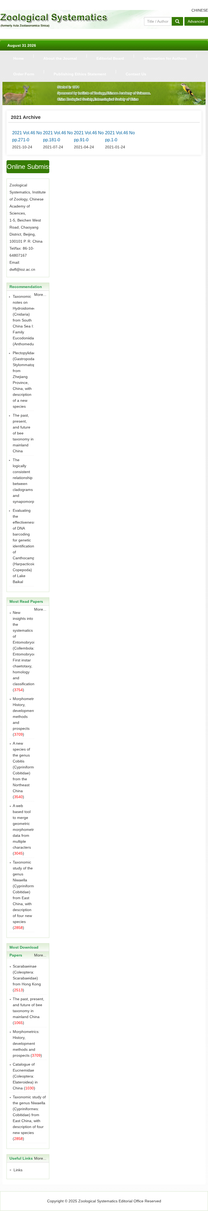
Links (18, 1170)
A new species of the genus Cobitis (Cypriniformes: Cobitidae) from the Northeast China (26, 767)
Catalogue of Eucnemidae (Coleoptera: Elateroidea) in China (25, 1076)
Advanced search (196, 22)
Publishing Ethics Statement (80, 74)
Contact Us (136, 74)
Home (18, 58)
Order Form (23, 74)
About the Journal (60, 58)
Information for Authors (165, 58)
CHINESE (199, 10)
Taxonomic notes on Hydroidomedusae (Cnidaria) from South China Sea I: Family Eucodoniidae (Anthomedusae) (28, 320)
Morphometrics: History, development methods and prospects (26, 1043)
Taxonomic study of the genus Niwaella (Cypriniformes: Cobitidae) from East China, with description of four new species (26, 892)
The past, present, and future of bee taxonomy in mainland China (23, 433)
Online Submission (28, 166)
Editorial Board (110, 58)
